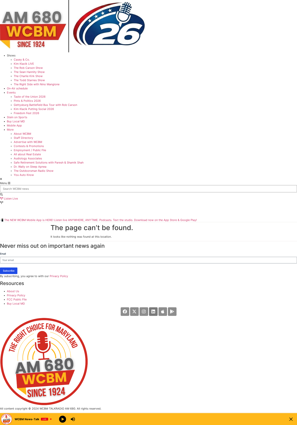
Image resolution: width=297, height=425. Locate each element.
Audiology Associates (28, 158)
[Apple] (162, 311)
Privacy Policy (59, 276)
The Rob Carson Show (28, 67)
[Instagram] (144, 311)
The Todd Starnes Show (29, 80)
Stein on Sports (17, 117)
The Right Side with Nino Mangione (36, 84)
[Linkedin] (153, 311)
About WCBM (22, 133)
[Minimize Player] (291, 419)
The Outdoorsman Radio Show (33, 170)
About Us (13, 291)
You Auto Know (24, 175)
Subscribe (8, 270)
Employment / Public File (30, 150)
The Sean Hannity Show (29, 72)
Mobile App (14, 125)
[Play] (62, 419)
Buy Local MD (16, 121)
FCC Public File (17, 299)
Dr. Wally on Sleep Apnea (30, 166)
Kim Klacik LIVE (24, 63)
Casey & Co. (22, 59)
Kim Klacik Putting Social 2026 (34, 109)
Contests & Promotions (29, 146)
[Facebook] (125, 311)
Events (11, 92)
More (10, 129)
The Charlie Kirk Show (28, 76)
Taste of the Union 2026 (30, 96)
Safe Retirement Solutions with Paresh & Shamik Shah (49, 162)
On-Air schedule (17, 88)
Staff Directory (23, 137)
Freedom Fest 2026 (26, 113)
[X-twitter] (134, 311)
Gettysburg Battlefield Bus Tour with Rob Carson (45, 105)
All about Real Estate (27, 154)
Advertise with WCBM (28, 142)
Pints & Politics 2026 (27, 100)
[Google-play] (172, 311)
